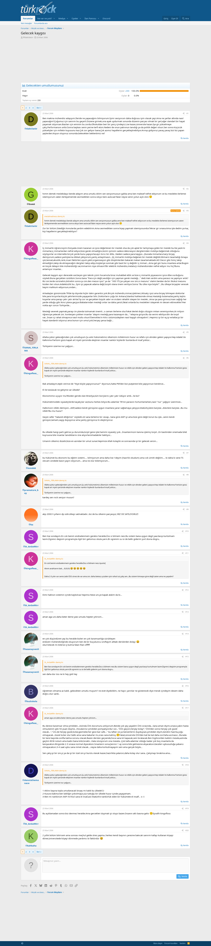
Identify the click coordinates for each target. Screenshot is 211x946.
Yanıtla (185, 138)
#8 (187, 475)
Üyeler (75, 18)
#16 (187, 686)
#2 (187, 189)
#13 (187, 612)
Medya (61, 18)
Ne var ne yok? (44, 18)
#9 (187, 509)
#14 (187, 634)
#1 (187, 113)
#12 (187, 590)
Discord (106, 18)
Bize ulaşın (157, 943)
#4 (187, 243)
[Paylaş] (183, 113)
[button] (54, 18)
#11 (187, 553)
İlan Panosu (90, 18)
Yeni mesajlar (26, 23)
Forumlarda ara (40, 23)
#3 (187, 210)
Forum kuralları (170, 943)
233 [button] (124, 90)
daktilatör (29, 37)
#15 (187, 656)
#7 (187, 453)
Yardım (182, 943)
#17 (187, 708)
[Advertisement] (105, 60)
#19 (187, 808)
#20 (187, 830)
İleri (38, 107)
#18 (187, 765)
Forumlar (28, 18)
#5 (187, 332)
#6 (187, 358)
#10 (187, 531)
